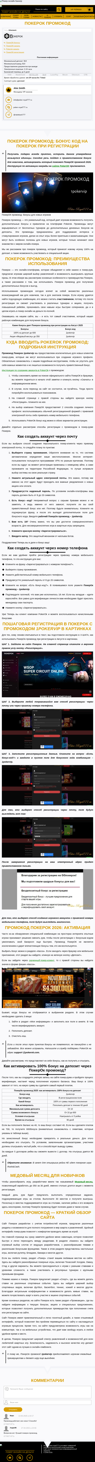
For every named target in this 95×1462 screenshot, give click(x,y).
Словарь (58, 16)
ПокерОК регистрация (15, 52)
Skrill (44, 75)
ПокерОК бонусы (13, 43)
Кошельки (79, 16)
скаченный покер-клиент (41, 960)
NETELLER (33, 75)
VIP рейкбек (76, 9)
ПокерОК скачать (13, 46)
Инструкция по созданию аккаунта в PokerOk (25, 370)
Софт (68, 16)
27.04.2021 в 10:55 (28, 1428)
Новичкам (5, 16)
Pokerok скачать (12, 49)
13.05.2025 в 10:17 (26, 1416)
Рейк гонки (26, 16)
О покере (47, 16)
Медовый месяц (84, 1182)
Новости (37, 16)
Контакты (89, 16)
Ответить (9, 1424)
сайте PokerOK (60, 166)
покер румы (16, 16)
